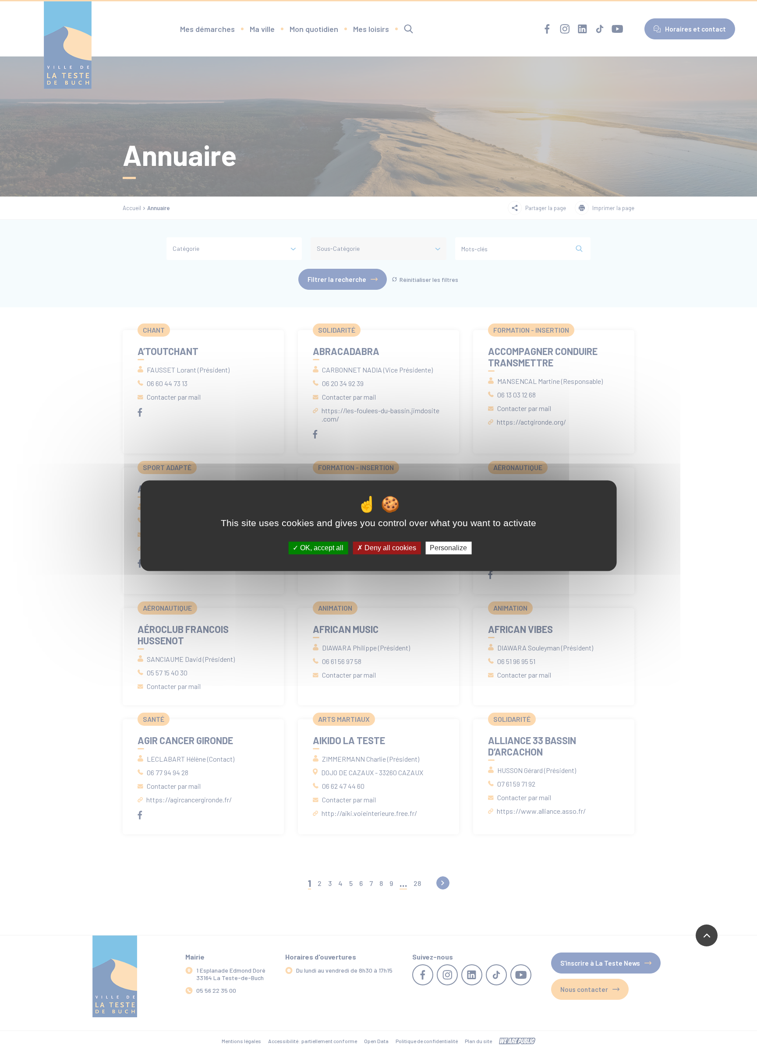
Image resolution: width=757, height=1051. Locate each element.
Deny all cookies (389, 548)
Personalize (448, 548)
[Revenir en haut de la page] (707, 935)
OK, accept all (320, 548)
